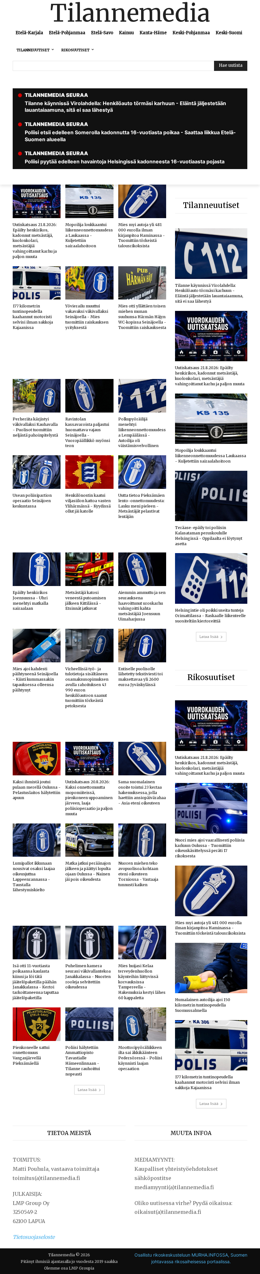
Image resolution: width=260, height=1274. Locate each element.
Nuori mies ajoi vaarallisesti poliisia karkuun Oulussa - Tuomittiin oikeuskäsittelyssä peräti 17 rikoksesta (209, 848)
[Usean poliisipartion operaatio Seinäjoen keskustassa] (37, 472)
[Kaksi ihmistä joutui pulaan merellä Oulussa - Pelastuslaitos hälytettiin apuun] (37, 758)
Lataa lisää (87, 1089)
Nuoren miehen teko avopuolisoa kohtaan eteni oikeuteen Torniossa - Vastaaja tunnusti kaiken (138, 874)
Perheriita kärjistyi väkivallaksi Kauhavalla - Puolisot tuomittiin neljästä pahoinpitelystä (35, 427)
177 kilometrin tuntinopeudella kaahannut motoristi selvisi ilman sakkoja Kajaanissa (33, 317)
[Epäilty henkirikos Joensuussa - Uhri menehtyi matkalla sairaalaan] (37, 569)
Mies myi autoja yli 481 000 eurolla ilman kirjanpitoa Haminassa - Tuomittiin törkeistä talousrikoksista (141, 235)
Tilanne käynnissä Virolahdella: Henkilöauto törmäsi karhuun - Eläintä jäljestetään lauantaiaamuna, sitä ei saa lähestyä (209, 293)
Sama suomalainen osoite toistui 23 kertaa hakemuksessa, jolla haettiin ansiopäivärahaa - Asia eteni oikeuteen (142, 792)
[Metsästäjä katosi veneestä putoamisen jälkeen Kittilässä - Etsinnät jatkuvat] (89, 569)
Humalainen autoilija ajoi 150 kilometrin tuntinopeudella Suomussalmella (202, 1005)
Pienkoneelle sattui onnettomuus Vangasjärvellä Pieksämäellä (31, 1055)
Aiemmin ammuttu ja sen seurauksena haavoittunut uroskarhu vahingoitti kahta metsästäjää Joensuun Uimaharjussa (142, 605)
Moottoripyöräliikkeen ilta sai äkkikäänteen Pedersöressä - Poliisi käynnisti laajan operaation (140, 1058)
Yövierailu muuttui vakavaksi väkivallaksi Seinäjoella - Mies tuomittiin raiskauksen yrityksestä (86, 317)
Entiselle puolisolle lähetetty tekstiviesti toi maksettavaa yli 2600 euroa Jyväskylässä (140, 676)
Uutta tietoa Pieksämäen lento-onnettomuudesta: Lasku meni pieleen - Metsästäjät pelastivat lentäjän (141, 506)
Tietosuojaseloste (34, 1237)
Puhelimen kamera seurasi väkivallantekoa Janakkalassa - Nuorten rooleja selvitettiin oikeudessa (88, 976)
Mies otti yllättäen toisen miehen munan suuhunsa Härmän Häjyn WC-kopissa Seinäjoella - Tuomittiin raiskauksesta (142, 317)
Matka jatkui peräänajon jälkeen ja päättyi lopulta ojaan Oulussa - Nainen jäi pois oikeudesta (88, 871)
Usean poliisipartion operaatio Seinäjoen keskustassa (32, 500)
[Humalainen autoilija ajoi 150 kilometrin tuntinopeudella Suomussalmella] (211, 968)
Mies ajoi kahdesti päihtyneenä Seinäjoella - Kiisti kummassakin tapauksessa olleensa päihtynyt (35, 679)
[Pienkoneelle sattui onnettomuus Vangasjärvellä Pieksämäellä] (37, 1024)
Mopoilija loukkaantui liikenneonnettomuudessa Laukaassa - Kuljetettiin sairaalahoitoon (89, 235)
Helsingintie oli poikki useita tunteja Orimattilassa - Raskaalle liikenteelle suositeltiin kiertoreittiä (210, 615)
